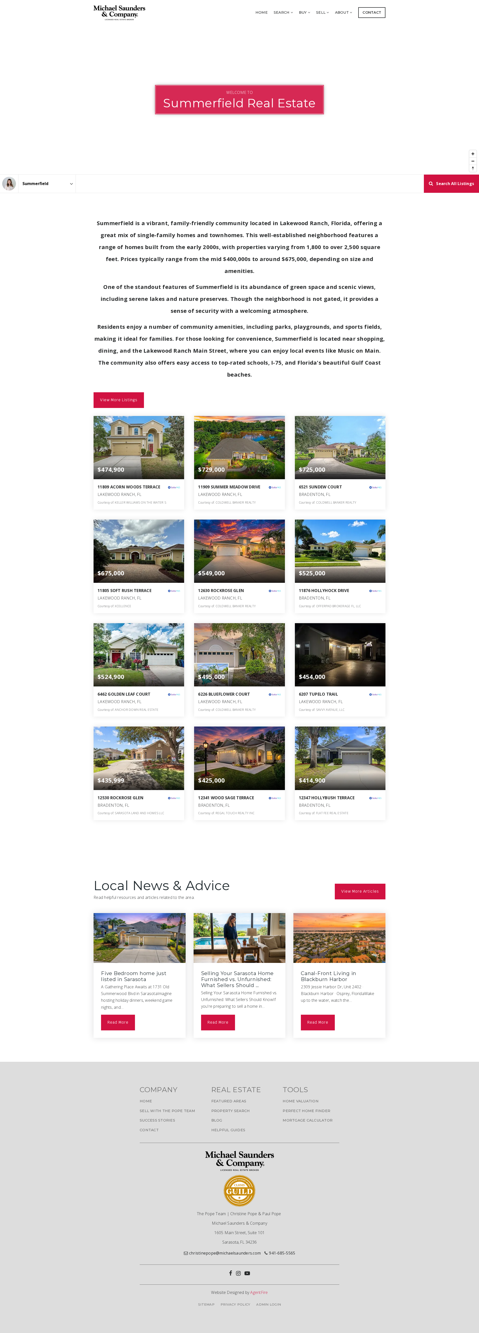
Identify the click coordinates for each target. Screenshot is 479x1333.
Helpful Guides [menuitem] (228, 1130)
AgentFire (259, 1292)
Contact (371, 12)
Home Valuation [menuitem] (301, 1101)
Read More (118, 1022)
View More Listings (118, 400)
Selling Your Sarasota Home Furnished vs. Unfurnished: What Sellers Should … (237, 979)
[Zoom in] (473, 153)
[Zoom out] (473, 161)
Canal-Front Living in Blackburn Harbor (328, 976)
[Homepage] (119, 12)
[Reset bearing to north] (473, 168)
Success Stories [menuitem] (157, 1120)
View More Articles (360, 891)
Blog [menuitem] (216, 1120)
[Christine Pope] (9, 184)
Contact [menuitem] (149, 1130)
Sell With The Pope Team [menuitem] (167, 1111)
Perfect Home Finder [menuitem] (306, 1111)
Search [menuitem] (282, 12)
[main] (239, 543)
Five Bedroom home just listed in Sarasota (134, 976)
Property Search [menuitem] (230, 1111)
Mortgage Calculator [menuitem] (308, 1120)
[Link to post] (140, 938)
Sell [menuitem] (321, 12)
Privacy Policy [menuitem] (235, 1304)
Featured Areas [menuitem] (228, 1101)
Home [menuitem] (261, 12)
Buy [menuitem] (303, 12)
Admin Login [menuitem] (268, 1304)
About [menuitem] (342, 12)
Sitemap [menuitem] (206, 1304)
